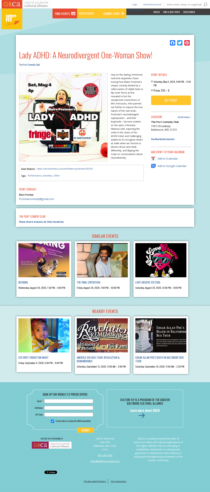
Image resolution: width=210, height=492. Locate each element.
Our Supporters (118, 481)
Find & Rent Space (171, 12)
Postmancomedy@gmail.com (36, 199)
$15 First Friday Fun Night (33, 357)
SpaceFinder (189, 12)
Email (40, 401)
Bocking (23, 282)
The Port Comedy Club (29, 64)
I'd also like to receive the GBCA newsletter (73, 421)
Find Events (62, 13)
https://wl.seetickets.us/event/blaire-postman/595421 (65, 168)
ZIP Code (39, 414)
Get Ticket (171, 100)
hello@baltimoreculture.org (105, 461)
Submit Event (111, 13)
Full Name (39, 407)
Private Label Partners (95, 481)
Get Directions (184, 117)
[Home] (12, 25)
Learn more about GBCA (145, 410)
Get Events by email (152, 4)
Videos (156, 12)
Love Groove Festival (147, 282)
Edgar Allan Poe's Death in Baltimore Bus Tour (159, 359)
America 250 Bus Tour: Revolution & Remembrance (98, 359)
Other (57, 175)
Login (134, 4)
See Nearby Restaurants (163, 139)
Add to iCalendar (168, 158)
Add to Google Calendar (172, 166)
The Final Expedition (88, 282)
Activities (47, 175)
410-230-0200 (105, 455)
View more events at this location (41, 222)
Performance (35, 175)
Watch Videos (86, 13)
